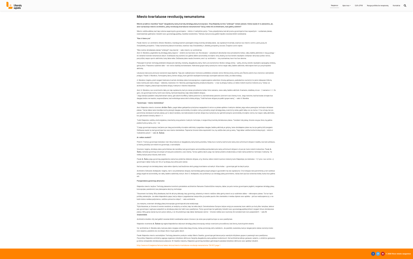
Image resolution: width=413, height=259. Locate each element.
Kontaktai (396, 6)
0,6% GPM (359, 6)
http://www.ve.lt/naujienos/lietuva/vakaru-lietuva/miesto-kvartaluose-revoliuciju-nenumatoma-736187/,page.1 (178, 245)
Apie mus (345, 6)
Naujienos (334, 5)
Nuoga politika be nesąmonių (377, 6)
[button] (373, 254)
